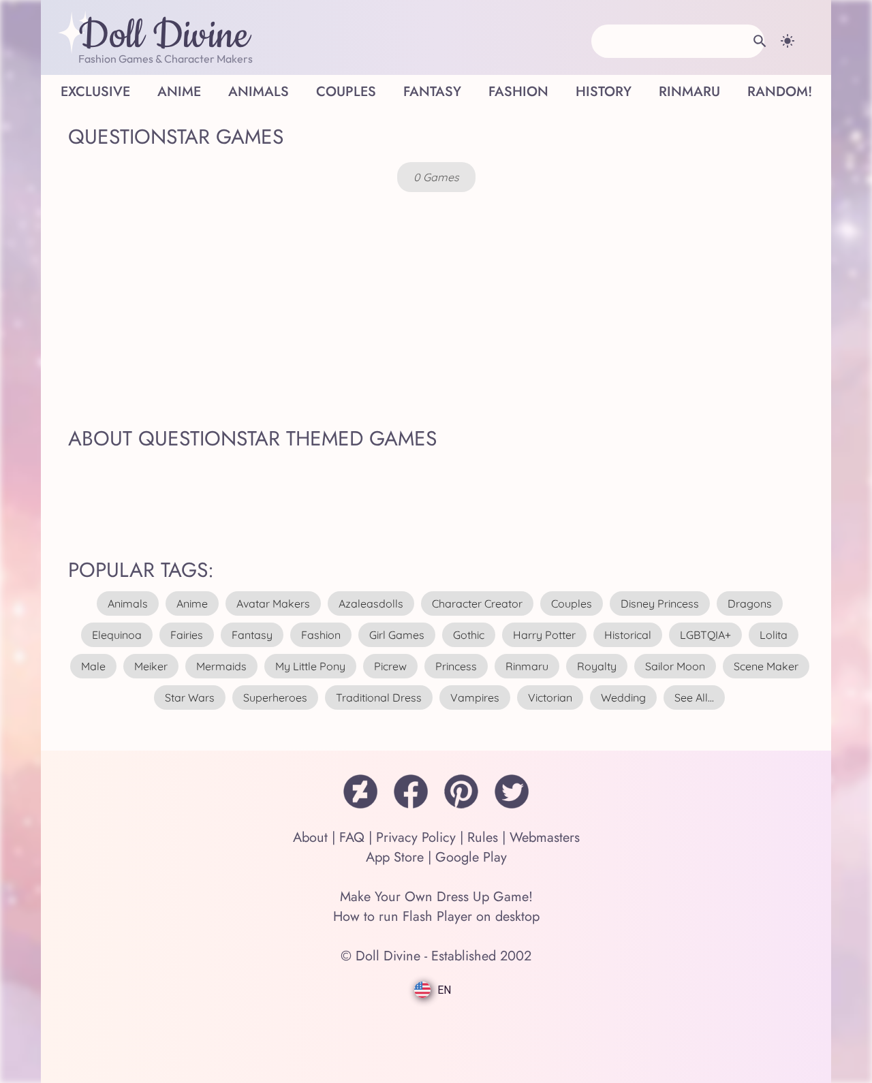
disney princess (660, 603)
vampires (474, 697)
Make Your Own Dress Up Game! (436, 897)
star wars (190, 697)
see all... (694, 697)
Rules (482, 837)
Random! (779, 91)
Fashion (518, 91)
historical (627, 635)
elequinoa (117, 635)
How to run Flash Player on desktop (436, 916)
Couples (346, 91)
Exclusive (95, 91)
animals (128, 603)
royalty (597, 666)
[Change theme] (787, 41)
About (310, 837)
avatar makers (273, 603)
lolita (774, 635)
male (93, 666)
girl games (396, 635)
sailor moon (675, 666)
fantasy (252, 635)
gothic (468, 635)
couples (571, 603)
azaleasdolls (371, 603)
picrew (390, 666)
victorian (550, 697)
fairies (186, 635)
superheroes (275, 697)
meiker (151, 666)
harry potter (544, 635)
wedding (623, 697)
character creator (477, 603)
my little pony (310, 666)
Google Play (471, 857)
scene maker (766, 666)
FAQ (351, 837)
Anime (179, 91)
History (604, 91)
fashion (321, 635)
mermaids (221, 666)
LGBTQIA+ (705, 635)
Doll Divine (163, 36)
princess (456, 666)
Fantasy (432, 91)
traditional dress (379, 697)
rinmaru (526, 666)
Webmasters (545, 837)
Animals (258, 91)
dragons (750, 603)
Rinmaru (689, 91)
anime (192, 603)
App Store (395, 857)
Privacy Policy (416, 837)
